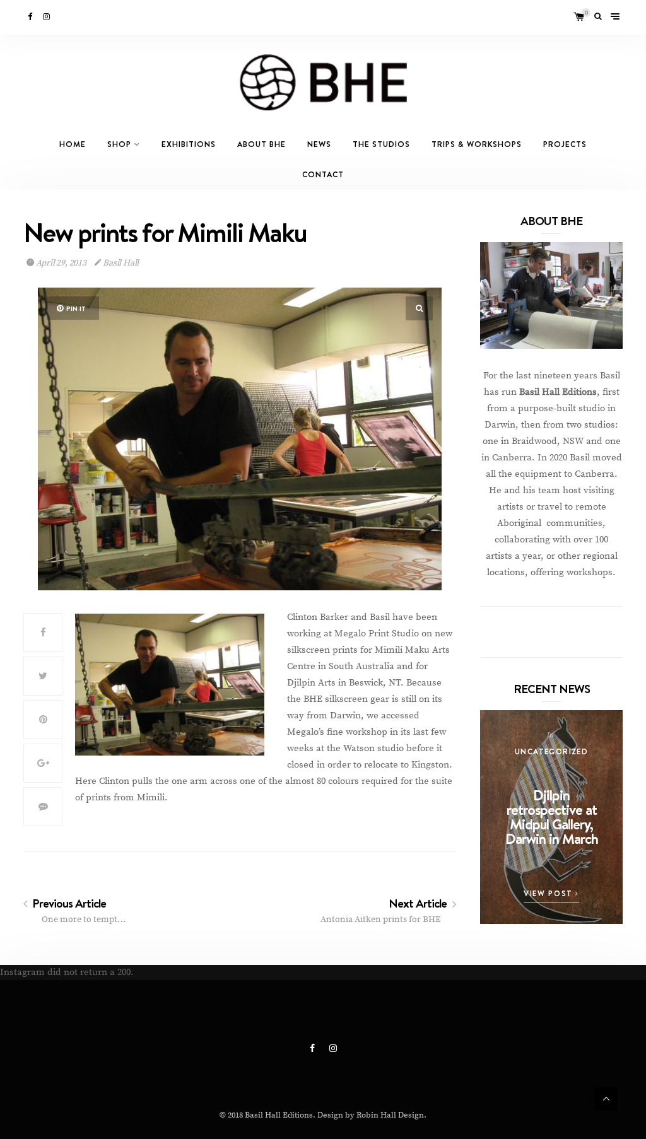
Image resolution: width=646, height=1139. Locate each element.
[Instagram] (47, 17)
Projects (565, 144)
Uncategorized (551, 751)
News (319, 144)
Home (72, 144)
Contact (323, 174)
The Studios (381, 144)
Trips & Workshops (477, 144)
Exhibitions (189, 144)
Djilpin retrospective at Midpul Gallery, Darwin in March (551, 816)
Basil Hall (120, 263)
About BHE (261, 144)
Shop (119, 144)
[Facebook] (30, 17)
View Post (549, 893)
